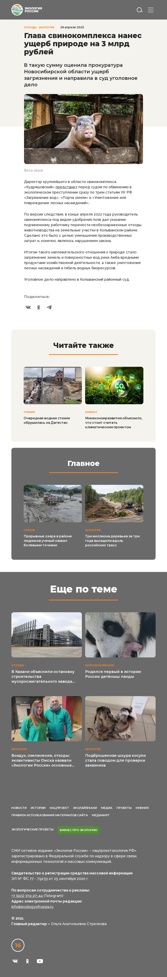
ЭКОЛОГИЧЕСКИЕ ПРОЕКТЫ (32, 829)
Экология (46, 27)
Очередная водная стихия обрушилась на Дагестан (47, 420)
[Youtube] (40, 961)
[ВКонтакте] (28, 307)
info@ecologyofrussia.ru (32, 907)
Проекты (124, 808)
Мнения (142, 808)
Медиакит (100, 815)
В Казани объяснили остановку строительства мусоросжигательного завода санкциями (42, 676)
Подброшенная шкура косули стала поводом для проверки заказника (115, 760)
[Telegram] (49, 307)
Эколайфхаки (85, 808)
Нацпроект (59, 808)
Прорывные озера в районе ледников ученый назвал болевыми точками (48, 540)
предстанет (66, 187)
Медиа (106, 808)
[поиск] (139, 10)
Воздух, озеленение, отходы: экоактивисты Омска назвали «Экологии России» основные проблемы (41, 760)
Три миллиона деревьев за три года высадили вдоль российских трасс (112, 540)
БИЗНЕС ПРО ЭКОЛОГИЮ (78, 830)
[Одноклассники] (39, 307)
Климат (91, 412)
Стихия (29, 412)
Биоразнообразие (99, 665)
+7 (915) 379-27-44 (27, 896)
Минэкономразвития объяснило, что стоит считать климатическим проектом (113, 422)
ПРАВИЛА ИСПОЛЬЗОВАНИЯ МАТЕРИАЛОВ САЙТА (49, 815)
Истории (38, 808)
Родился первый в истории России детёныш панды (113, 674)
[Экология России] (26, 9)
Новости (19, 808)
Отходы (30, 27)
